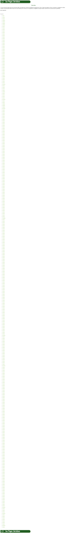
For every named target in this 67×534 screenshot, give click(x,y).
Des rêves (4, 84)
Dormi (3, 15)
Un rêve (4, 17)
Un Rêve (4, 20)
